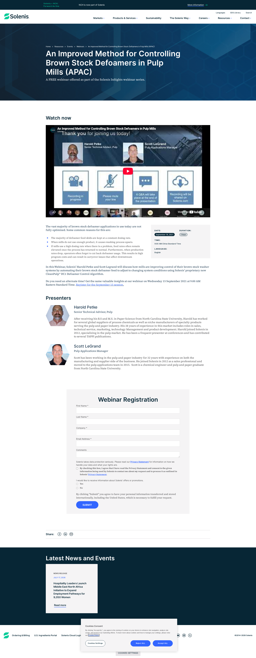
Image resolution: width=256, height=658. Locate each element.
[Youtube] (178, 635)
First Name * (82, 405)
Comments (81, 450)
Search (249, 13)
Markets (98, 18)
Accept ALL (163, 643)
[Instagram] (184, 635)
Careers (203, 18)
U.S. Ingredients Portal (45, 635)
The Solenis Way (179, 18)
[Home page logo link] (16, 19)
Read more (60, 605)
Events (70, 46)
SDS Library (235, 13)
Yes (81, 483)
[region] (129, 635)
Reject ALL (140, 643)
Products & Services (124, 18)
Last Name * (82, 417)
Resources (224, 18)
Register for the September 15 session (99, 284)
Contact (245, 18)
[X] (190, 635)
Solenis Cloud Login (71, 635)
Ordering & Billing (21, 635)
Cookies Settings (128, 653)
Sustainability (153, 18)
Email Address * (83, 439)
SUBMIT (87, 504)
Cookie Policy (93, 635)
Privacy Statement (139, 461)
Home (48, 46)
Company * (81, 428)
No (81, 487)
